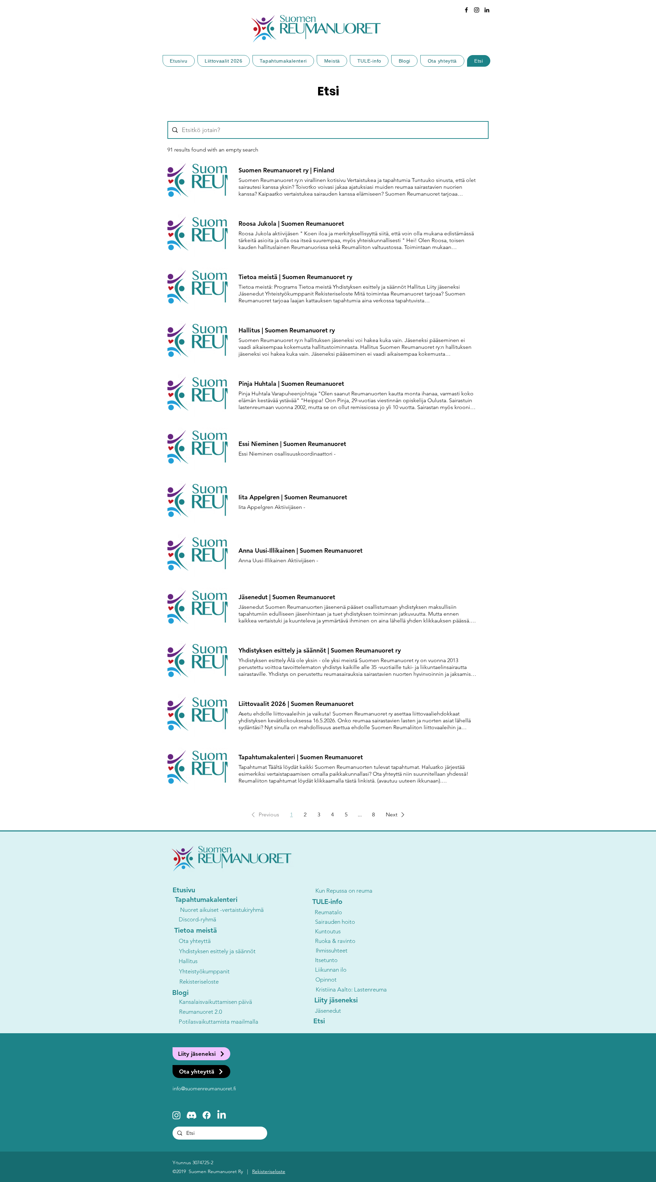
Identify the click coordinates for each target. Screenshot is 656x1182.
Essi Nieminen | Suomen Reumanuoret (292, 444)
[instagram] (476, 9)
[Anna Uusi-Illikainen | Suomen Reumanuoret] (197, 555)
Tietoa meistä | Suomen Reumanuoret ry (295, 277)
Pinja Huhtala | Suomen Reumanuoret (291, 384)
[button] (264, 815)
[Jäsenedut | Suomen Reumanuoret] (197, 609)
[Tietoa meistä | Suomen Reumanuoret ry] (197, 288)
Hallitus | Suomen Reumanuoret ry (286, 330)
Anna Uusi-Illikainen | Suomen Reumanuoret (300, 550)
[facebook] (466, 9)
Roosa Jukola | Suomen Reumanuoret (291, 223)
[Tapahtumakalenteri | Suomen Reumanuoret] (197, 769)
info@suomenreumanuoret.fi (204, 1088)
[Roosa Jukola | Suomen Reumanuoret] (197, 235)
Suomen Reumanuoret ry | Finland (286, 170)
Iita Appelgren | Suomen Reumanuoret (292, 497)
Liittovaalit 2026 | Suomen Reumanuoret (296, 704)
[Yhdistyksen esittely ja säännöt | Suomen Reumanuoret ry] (197, 662)
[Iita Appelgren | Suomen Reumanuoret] (197, 502)
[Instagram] (176, 1115)
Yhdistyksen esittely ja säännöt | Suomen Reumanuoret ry (319, 650)
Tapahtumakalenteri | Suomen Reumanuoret (300, 757)
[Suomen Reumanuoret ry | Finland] (197, 182)
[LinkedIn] (486, 9)
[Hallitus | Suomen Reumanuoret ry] (197, 342)
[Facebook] (206, 1115)
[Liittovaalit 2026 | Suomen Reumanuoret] (197, 715)
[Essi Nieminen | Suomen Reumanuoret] (197, 449)
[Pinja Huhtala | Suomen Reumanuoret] (197, 395)
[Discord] (191, 1115)
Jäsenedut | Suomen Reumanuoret (286, 597)
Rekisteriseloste (268, 1171)
